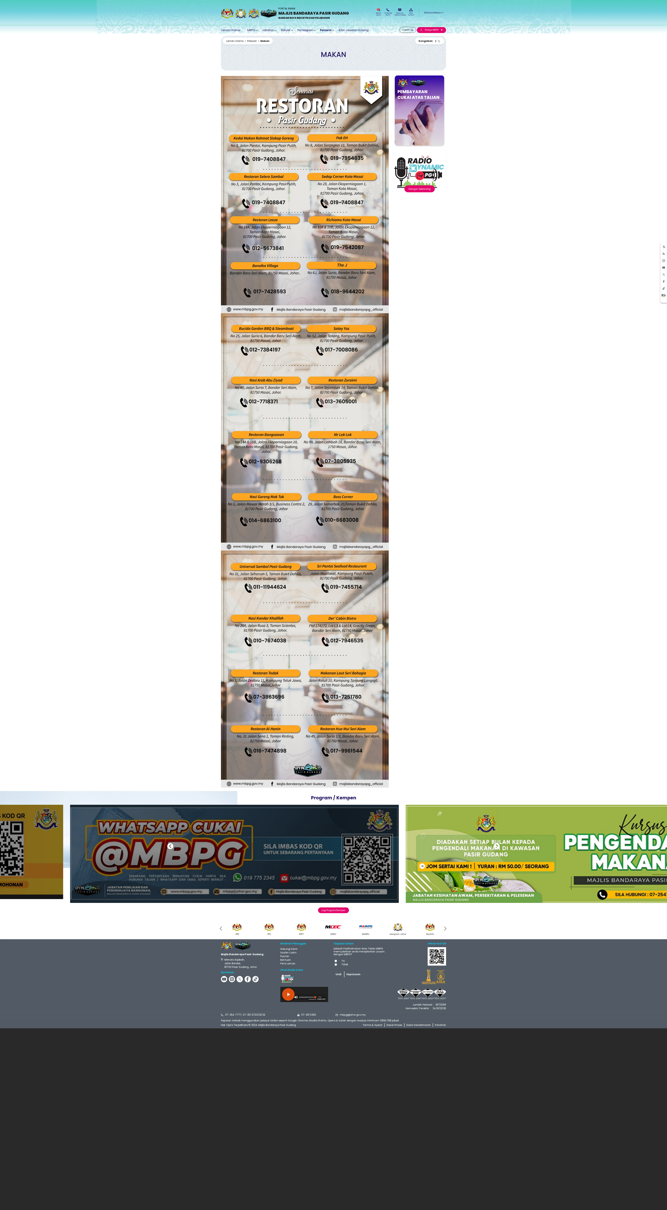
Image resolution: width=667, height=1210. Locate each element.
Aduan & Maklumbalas (399, 14)
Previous (170, 846)
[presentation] (221, 929)
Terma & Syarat (372, 1025)
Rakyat (285, 30)
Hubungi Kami (388, 14)
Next (496, 846)
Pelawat (326, 30)
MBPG (251, 30)
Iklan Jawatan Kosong (353, 30)
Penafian (440, 1025)
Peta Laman (411, 14)
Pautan (284, 956)
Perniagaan (305, 30)
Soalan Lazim (378, 14)
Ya (343, 960)
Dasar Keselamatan (418, 1025)
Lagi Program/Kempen (333, 910)
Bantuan (285, 960)
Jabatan (268, 30)
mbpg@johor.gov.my (353, 1014)
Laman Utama (230, 30)
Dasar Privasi (394, 1025)
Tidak (344, 964)
